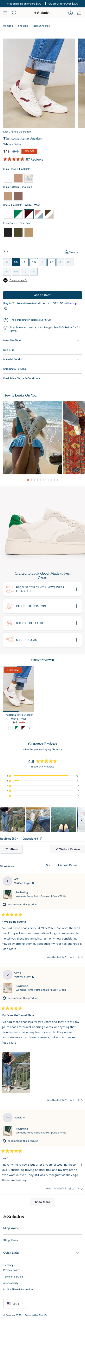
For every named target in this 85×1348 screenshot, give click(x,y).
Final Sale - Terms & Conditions (21, 378)
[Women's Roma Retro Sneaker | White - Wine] (18, 689)
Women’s (8, 25)
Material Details (12, 359)
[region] (42, 819)
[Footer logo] (13, 1216)
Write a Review (72, 850)
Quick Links (11, 1253)
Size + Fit (8, 350)
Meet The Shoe (12, 340)
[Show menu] (5, 13)
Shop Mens (10, 1240)
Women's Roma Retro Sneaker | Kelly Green (41, 989)
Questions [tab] (32, 839)
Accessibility (10, 1283)
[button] (23, 159)
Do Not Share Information (18, 1289)
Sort (49, 865)
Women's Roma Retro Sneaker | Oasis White (41, 896)
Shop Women (12, 1228)
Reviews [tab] (9, 839)
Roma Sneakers (42, 25)
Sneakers (23, 25)
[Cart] (79, 13)
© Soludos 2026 (12, 1315)
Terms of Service (13, 1276)
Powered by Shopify (36, 1315)
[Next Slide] (81, 819)
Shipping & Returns (14, 369)
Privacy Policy (11, 1270)
